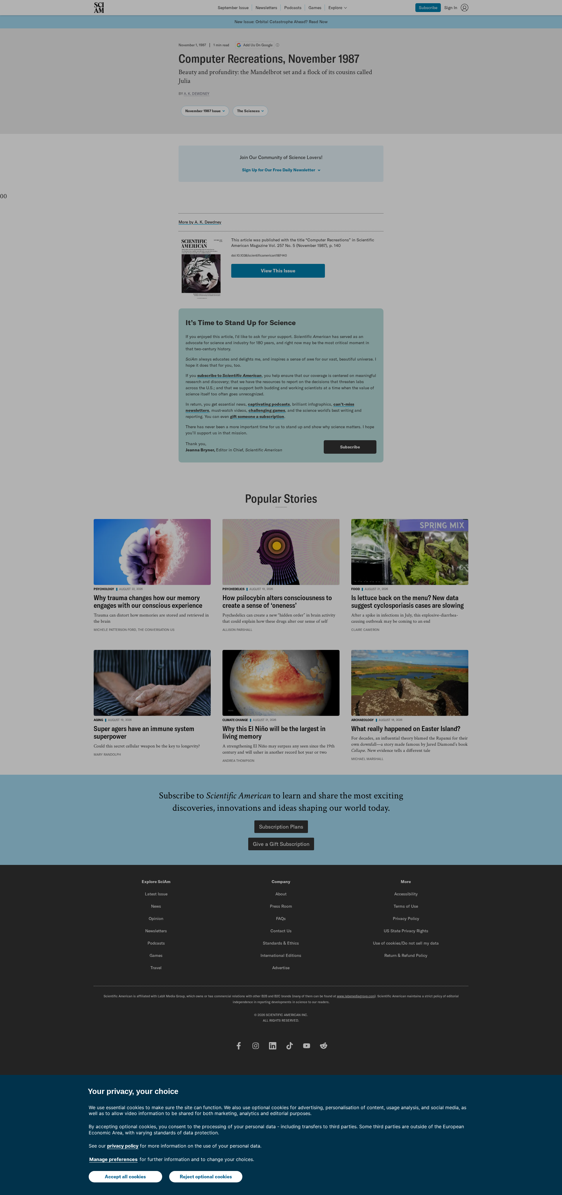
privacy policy (122, 1146)
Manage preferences (113, 1159)
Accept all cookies (125, 1176)
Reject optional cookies (206, 1176)
